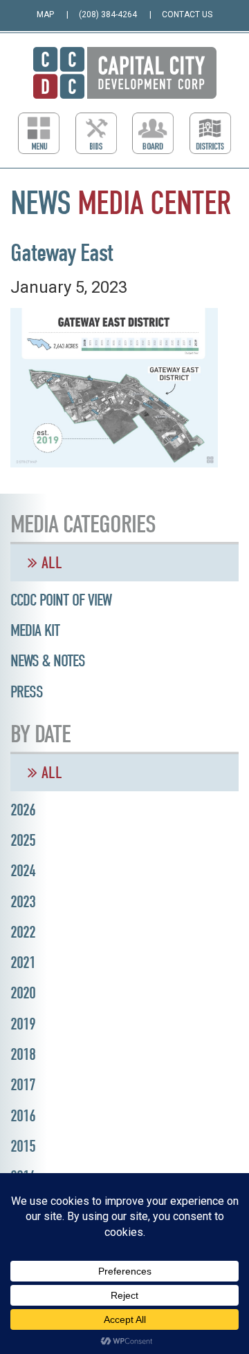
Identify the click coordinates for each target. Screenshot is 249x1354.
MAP (45, 14)
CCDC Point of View (60, 600)
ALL (49, 562)
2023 (22, 901)
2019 (22, 1024)
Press (26, 692)
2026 (22, 810)
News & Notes (47, 660)
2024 (22, 870)
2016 (22, 1115)
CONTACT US (187, 14)
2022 (22, 932)
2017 (22, 1084)
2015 (22, 1146)
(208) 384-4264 (108, 14)
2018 (22, 1054)
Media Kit (34, 630)
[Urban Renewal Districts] (210, 133)
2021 (22, 962)
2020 (22, 993)
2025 (22, 840)
